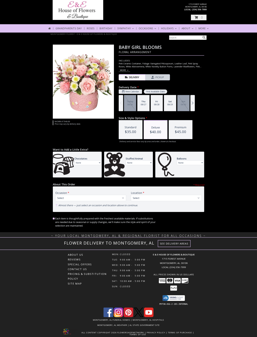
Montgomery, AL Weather (112, 325)
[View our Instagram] (118, 316)
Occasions (146, 28)
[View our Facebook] (108, 316)
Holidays (167, 28)
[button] (199, 17)
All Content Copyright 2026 (99, 332)
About (186, 28)
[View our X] (138, 316)
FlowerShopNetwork (130, 332)
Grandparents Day (69, 28)
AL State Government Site (145, 325)
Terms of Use (138, 334)
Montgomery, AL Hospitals (148, 320)
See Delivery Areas (174, 243)
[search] (204, 37)
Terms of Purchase (180, 332)
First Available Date (155, 91)
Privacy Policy (156, 332)
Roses (91, 28)
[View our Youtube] (148, 316)
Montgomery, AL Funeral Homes (111, 320)
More (202, 28)
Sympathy (124, 28)
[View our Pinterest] (128, 316)
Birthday (105, 28)
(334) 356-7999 (199, 9)
